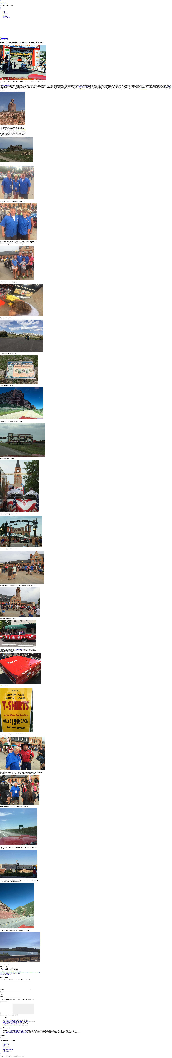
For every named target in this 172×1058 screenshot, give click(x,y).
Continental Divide (168, 86)
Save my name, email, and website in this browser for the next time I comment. (18, 999)
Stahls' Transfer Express (8, 1049)
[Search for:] (6, 1013)
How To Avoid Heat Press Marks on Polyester (16, 1032)
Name (1, 991)
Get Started (5, 13)
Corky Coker (7, 972)
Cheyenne (82, 88)
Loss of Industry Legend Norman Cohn (11, 1022)
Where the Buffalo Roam (5, 974)
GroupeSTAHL (6, 1044)
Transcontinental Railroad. (84, 86)
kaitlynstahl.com (19, 649)
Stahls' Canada (6, 1046)
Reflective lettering (31, 972)
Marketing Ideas (6, 17)
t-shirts (19, 970)
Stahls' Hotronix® (6, 1048)
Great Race (12, 972)
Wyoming (37, 972)
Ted (7, 39)
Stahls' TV (5, 1050)
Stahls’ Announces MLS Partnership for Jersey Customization (16, 1021)
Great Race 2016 (5, 85)
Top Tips (4, 15)
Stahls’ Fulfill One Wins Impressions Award (12, 1023)
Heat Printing (10, 970)
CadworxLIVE (6, 1043)
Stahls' (4, 1045)
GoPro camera (143, 88)
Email (1, 994)
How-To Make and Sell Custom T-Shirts (18, 1031)
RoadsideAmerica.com (20, 129)
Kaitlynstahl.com (3, 686)
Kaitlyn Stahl (24, 972)
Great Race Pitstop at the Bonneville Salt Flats (10, 973)
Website (1, 996)
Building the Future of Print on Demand (11, 1025)
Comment (2, 989)
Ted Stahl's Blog (3, 3)
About (4, 12)
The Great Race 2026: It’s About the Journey (12, 1020)
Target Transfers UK (7, 1051)
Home (4, 11)
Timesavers (5, 16)
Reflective (15, 970)
